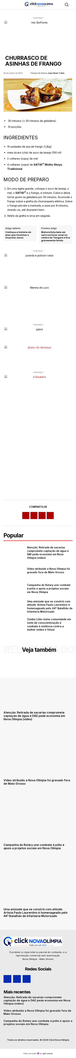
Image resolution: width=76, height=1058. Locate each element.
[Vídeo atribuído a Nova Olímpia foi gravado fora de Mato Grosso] (14, 570)
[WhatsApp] (50, 515)
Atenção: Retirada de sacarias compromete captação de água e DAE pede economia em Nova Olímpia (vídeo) (34, 716)
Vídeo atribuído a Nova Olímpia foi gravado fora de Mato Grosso (37, 781)
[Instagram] (17, 979)
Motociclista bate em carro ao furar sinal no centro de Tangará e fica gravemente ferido (55, 236)
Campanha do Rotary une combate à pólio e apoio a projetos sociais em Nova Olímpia (49, 588)
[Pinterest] (42, 515)
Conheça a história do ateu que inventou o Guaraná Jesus (18, 235)
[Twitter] (33, 515)
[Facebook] (25, 515)
